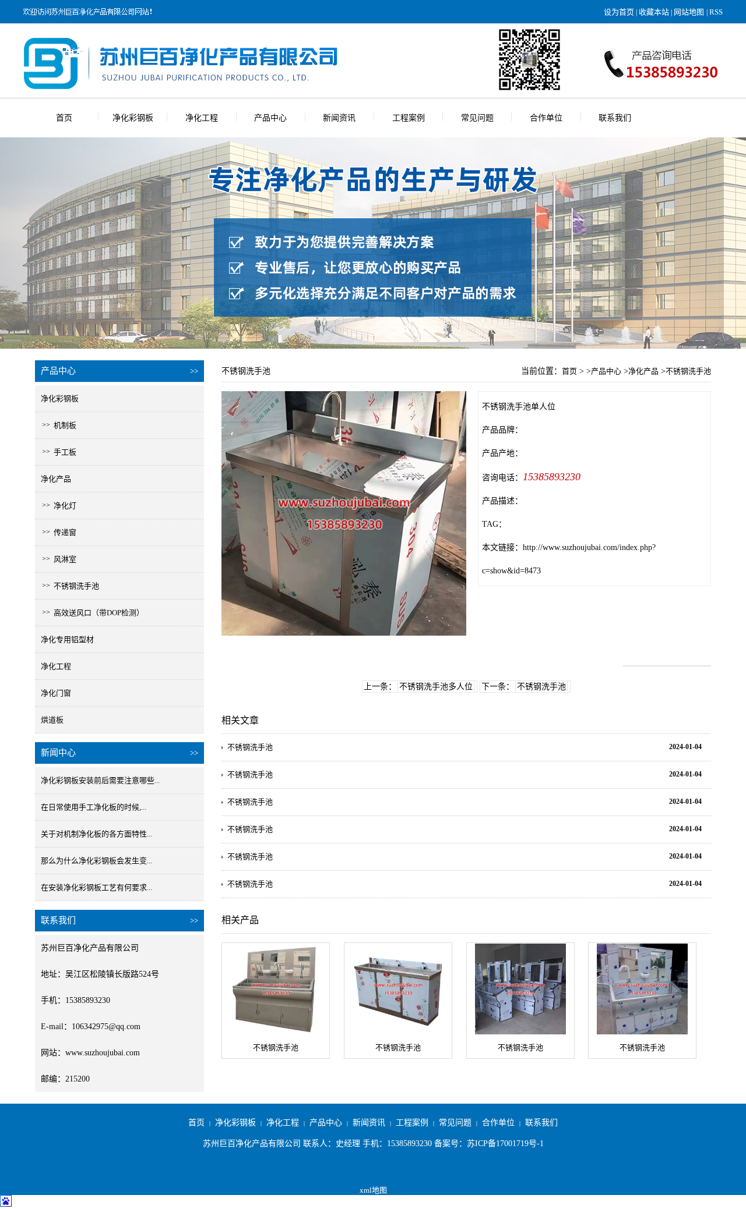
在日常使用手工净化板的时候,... (93, 807)
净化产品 (56, 478)
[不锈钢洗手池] (276, 989)
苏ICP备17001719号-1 (505, 1143)
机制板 (61, 425)
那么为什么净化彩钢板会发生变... (96, 860)
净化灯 (61, 505)
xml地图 (373, 1190)
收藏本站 (654, 12)
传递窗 (61, 532)
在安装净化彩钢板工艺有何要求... (96, 887)
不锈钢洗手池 (73, 586)
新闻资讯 (339, 118)
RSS (716, 12)
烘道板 (52, 719)
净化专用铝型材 (67, 639)
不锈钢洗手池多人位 (436, 686)
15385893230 (551, 477)
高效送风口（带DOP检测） (95, 612)
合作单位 (546, 118)
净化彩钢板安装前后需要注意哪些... (100, 780)
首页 (64, 118)
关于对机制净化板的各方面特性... (96, 833)
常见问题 (477, 118)
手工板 (61, 452)
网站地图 (689, 12)
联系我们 (615, 118)
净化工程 (201, 118)
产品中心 (270, 118)
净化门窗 (56, 693)
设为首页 (619, 12)
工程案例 (408, 118)
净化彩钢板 (132, 118)
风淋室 (61, 559)
